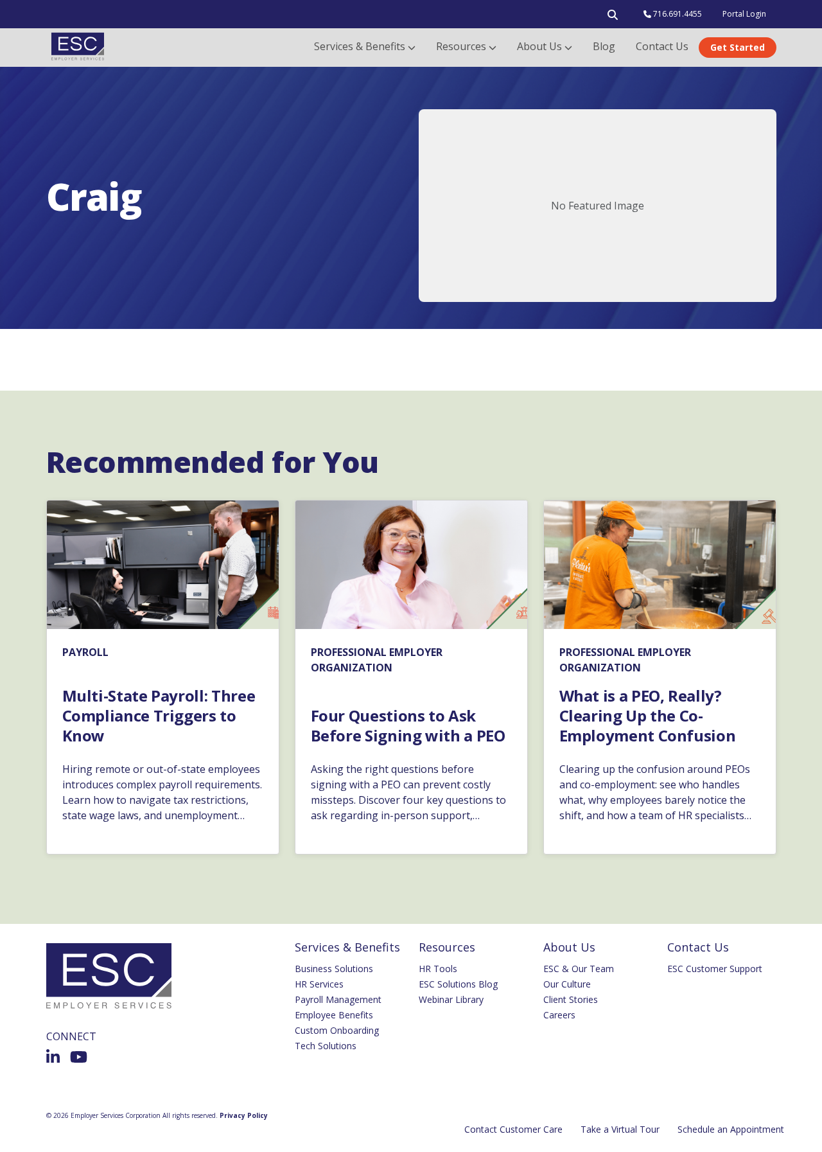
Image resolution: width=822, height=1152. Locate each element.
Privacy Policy (244, 1115)
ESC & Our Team (578, 968)
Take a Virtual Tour (620, 1129)
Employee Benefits (334, 1015)
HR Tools (438, 968)
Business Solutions (334, 968)
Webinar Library (451, 999)
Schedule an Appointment (731, 1129)
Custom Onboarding (337, 1030)
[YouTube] (78, 1057)
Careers (559, 1015)
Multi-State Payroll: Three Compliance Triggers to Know (159, 716)
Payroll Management (338, 999)
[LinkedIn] (53, 1057)
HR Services (319, 984)
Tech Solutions (325, 1046)
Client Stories (570, 999)
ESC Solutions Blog (458, 984)
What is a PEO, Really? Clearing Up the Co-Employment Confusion (647, 716)
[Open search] (612, 17)
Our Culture (567, 984)
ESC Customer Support (714, 968)
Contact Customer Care (513, 1129)
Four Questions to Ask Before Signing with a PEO (408, 725)
